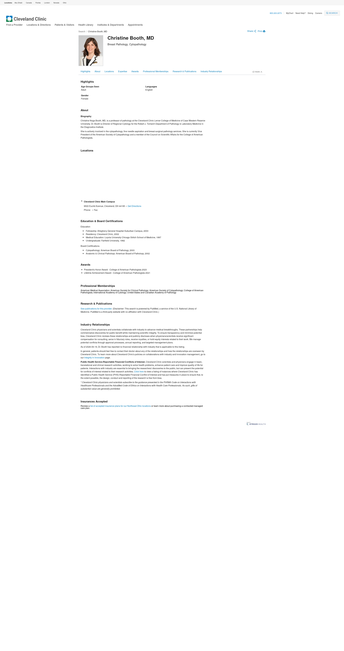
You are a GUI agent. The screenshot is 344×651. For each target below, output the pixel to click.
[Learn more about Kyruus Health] (256, 424)
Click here (139, 371)
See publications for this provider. (96, 308)
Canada (29, 2)
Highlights (85, 71)
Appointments (135, 24)
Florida (38, 2)
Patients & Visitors (64, 24)
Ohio (64, 2)
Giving (310, 13)
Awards (135, 71)
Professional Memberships (155, 71)
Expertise (122, 71)
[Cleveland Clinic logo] (26, 20)
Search (333, 13)
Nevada (56, 2)
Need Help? (300, 13)
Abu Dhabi (18, 2)
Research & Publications (184, 71)
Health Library (85, 24)
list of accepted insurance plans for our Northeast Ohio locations (120, 405)
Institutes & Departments (110, 24)
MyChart (289, 13)
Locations (109, 71)
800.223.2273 (276, 13)
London (47, 2)
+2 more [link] (256, 71)
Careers (318, 13)
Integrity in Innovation (94, 357)
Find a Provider (14, 24)
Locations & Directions (39, 24)
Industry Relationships (211, 71)
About (97, 71)
